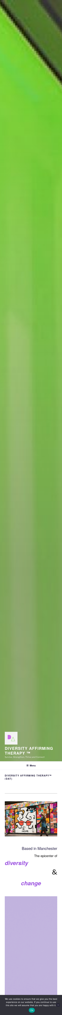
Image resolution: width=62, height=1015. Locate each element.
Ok (31, 1010)
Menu (33, 765)
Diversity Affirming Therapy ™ (29, 751)
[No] (58, 1005)
